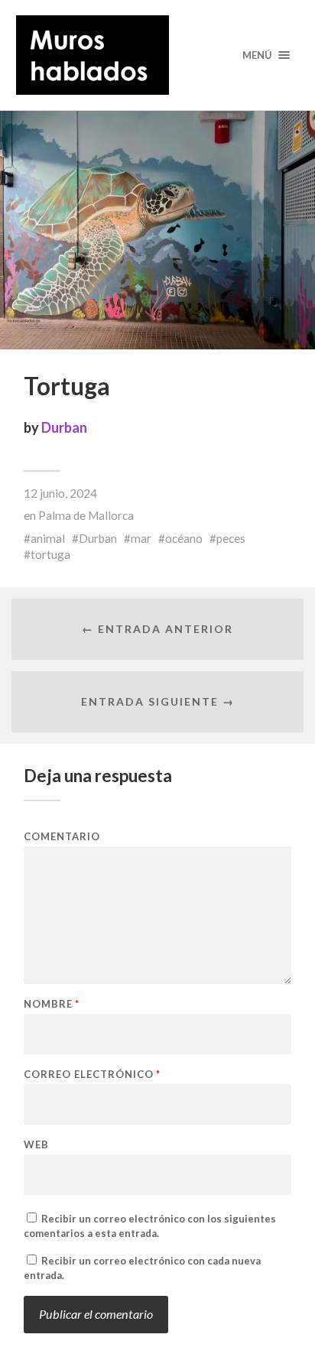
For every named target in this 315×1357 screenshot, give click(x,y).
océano (184, 538)
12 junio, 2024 (60, 493)
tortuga (50, 554)
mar (141, 538)
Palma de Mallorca (86, 515)
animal (48, 538)
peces (230, 538)
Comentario (62, 837)
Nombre (52, 1004)
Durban (64, 427)
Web (36, 1145)
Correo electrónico (92, 1074)
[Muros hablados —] (158, 55)
